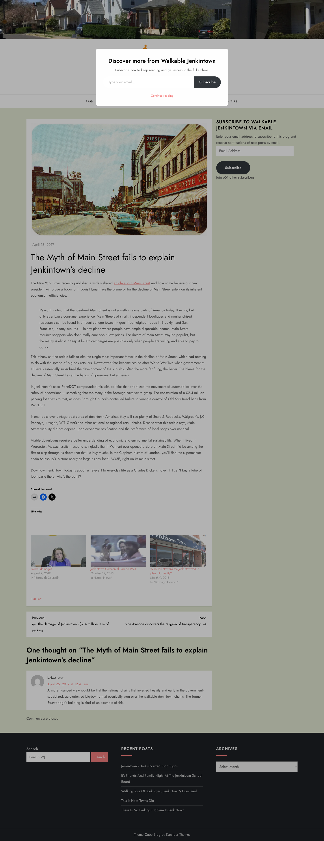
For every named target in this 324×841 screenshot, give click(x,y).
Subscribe (207, 82)
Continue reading (162, 95)
